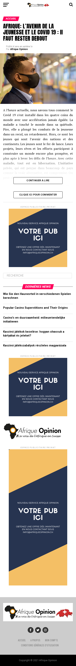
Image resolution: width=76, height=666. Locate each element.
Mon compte (51, 640)
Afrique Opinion (19, 49)
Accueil (22, 640)
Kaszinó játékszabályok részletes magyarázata (34, 345)
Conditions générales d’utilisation (40, 645)
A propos (35, 640)
